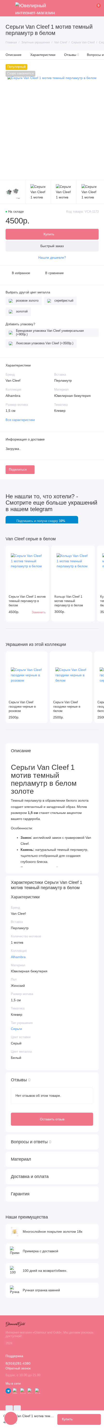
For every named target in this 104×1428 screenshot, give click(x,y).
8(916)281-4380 (18, 1363)
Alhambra (18, 957)
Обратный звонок (18, 1368)
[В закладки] (43, 551)
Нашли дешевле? (52, 257)
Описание (14, 55)
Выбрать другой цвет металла (28, 292)
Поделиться (18, 469)
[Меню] (8, 8)
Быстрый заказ (52, 246)
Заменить (39, 612)
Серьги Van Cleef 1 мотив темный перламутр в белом (27, 601)
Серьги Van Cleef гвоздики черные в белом (66, 707)
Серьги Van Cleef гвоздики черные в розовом (22, 707)
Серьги (16, 1029)
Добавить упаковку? (20, 324)
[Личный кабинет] (91, 8)
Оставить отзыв (52, 1119)
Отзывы (71, 55)
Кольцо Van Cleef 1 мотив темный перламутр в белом (68, 601)
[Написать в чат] (10, 1418)
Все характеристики (20, 420)
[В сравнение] (37, 551)
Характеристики (42, 55)
